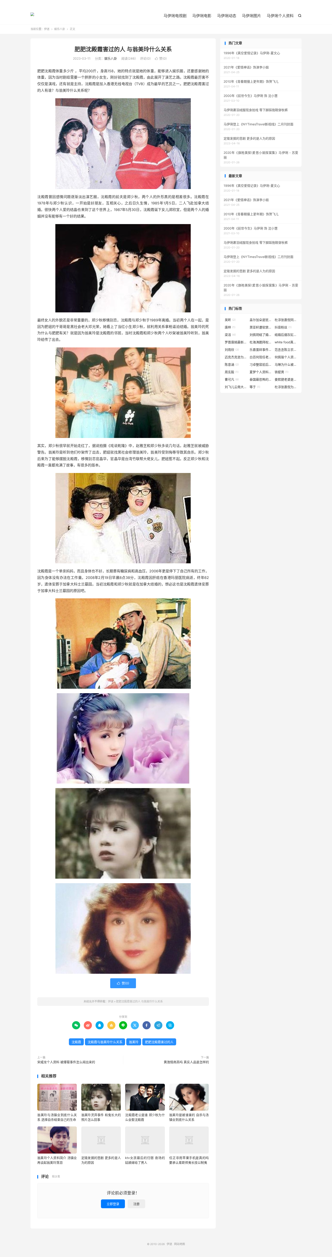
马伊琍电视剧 (175, 16)
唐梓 (230, 327)
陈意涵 (232, 364)
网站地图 (179, 1244)
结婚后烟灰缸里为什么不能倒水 (286, 335)
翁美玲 (133, 1042)
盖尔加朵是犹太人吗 (261, 320)
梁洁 (230, 335)
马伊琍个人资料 (280, 16)
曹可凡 (232, 379)
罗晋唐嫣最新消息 (236, 342)
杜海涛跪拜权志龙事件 (261, 342)
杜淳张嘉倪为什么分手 (286, 387)
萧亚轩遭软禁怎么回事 (261, 327)
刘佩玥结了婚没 (261, 335)
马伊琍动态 (226, 16)
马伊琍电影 (201, 16)
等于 (255, 387)
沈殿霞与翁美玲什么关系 (105, 1042)
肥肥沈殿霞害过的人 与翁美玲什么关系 (123, 49)
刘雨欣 (232, 349)
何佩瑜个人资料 (286, 357)
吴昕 (230, 320)
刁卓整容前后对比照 (261, 364)
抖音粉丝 (283, 327)
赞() (161, 58)
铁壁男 (281, 372)
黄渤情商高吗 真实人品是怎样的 (186, 1062)
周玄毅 (231, 372)
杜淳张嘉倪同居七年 (286, 320)
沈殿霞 (76, 1042)
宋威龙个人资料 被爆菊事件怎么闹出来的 (66, 1062)
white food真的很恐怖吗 (286, 342)
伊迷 (32, 16)
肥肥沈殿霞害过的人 (159, 1042)
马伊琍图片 (251, 16)
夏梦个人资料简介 (261, 372)
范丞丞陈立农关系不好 (286, 349)
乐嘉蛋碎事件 (261, 349)
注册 (136, 1204)
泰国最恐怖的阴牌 (261, 379)
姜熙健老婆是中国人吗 (286, 379)
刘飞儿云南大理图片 (236, 387)
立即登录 (113, 1204)
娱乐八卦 (59, 29)
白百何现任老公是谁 (261, 357)
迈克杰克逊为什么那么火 (236, 357)
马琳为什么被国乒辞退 (286, 364)
